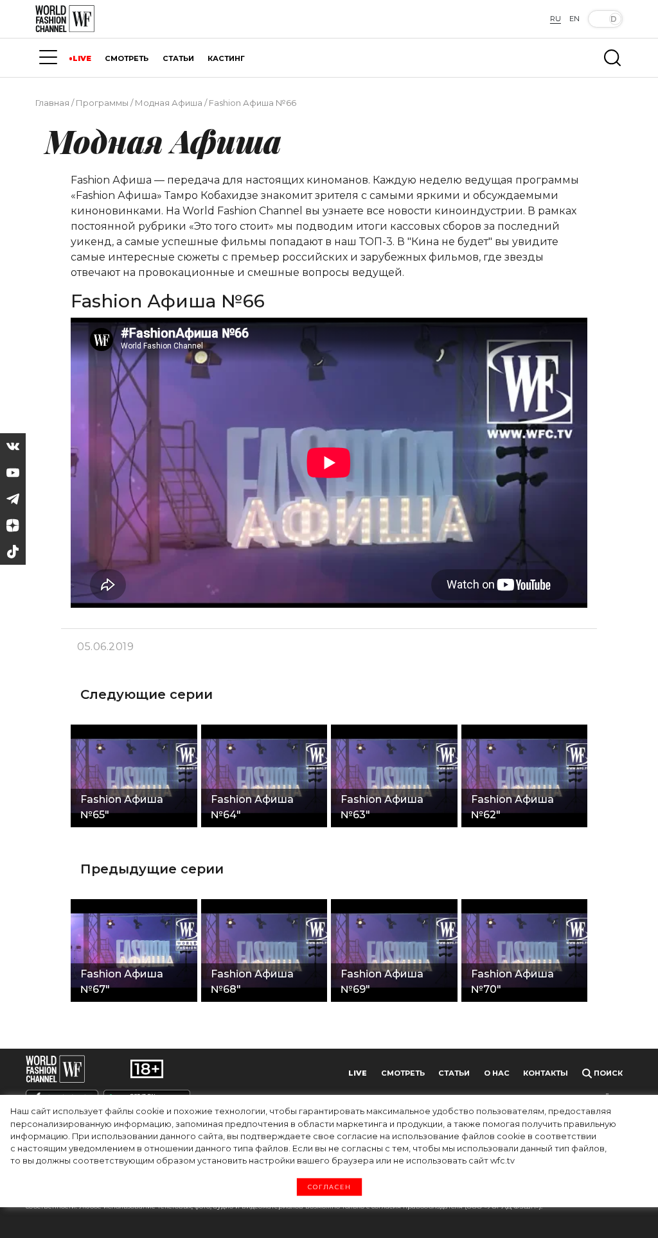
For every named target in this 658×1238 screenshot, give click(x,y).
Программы (102, 103)
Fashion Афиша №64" (252, 807)
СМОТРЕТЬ (126, 58)
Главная (52, 103)
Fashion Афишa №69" (382, 981)
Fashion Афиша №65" (121, 807)
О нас (497, 1073)
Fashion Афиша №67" (121, 981)
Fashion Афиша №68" (252, 981)
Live (357, 1073)
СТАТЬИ (178, 58)
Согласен (329, 1187)
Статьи (454, 1073)
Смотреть (403, 1073)
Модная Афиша (168, 103)
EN (574, 18)
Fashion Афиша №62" (512, 807)
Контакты (545, 1073)
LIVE (82, 58)
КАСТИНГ (226, 58)
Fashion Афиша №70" (512, 981)
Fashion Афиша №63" (382, 807)
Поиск (607, 1073)
